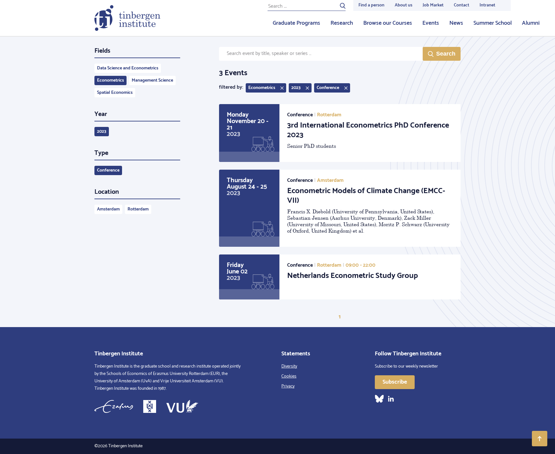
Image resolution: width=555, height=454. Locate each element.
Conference (108, 170)
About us (403, 5)
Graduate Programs (296, 23)
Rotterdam (138, 209)
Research (341, 23)
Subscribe (395, 382)
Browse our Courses (387, 23)
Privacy (288, 386)
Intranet (487, 5)
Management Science (152, 80)
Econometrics (110, 80)
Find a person (371, 5)
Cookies (288, 376)
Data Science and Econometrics (127, 68)
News (456, 23)
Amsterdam (108, 209)
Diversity (289, 366)
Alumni (531, 23)
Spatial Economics (115, 92)
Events (430, 23)
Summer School (492, 23)
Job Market (433, 5)
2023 (101, 131)
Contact (461, 5)
